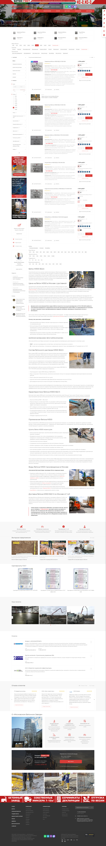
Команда (27, 819)
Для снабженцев (46, 815)
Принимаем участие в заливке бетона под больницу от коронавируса (19, 291)
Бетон (13, 808)
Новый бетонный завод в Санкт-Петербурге (18, 278)
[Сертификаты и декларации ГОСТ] (26, 6)
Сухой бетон (33, 490)
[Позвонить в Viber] (72, 6)
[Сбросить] (19, 153)
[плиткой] (90, 57)
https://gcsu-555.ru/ (29, 662)
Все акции (92, 537)
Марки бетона (46, 808)
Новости (14, 273)
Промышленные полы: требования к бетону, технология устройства (20, 315)
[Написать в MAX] (75, 6)
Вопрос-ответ (65, 814)
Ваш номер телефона (66, 756)
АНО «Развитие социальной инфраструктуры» (38, 668)
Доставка (45, 817)
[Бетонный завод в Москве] (27, 732)
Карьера (27, 824)
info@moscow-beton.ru (44, 7)
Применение (64, 815)
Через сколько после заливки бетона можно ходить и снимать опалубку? (20, 301)
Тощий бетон (15, 813)
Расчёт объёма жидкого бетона (19, 559)
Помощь (64, 806)
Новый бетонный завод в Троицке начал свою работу (18, 284)
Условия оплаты (65, 808)
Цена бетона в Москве (58, 316)
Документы (28, 814)
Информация (46, 806)
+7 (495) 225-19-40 (42, 650)
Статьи (13, 296)
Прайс (13, 806)
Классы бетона (46, 810)
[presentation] (12, 617)
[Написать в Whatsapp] (66, 6)
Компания (28, 806)
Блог (44, 819)
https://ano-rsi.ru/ (28, 675)
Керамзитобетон (47, 488)
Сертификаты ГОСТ (30, 812)
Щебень (14, 821)
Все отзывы (91, 685)
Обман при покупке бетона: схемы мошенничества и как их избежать (20, 308)
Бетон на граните (46, 483)
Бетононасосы (16, 823)
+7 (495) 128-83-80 (44, 6)
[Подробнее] (91, 642)
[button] (22, 746)
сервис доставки (33, 289)
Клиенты (27, 822)
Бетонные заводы (29, 810)
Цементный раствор (17, 816)
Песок (13, 818)
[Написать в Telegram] (69, 6)
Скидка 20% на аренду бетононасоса (49, 559)
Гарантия (64, 812)
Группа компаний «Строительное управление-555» (39, 655)
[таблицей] (94, 57)
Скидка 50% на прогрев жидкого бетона (77, 559)
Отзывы (27, 820)
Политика (45, 814)
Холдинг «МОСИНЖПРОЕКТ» (33, 641)
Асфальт (14, 826)
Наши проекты (46, 812)
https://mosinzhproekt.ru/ (30, 650)
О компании (28, 808)
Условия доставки (65, 810)
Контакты (28, 815)
